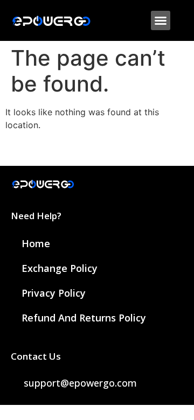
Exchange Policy (60, 268)
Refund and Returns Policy (84, 317)
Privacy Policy (54, 292)
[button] (160, 20)
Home (36, 243)
